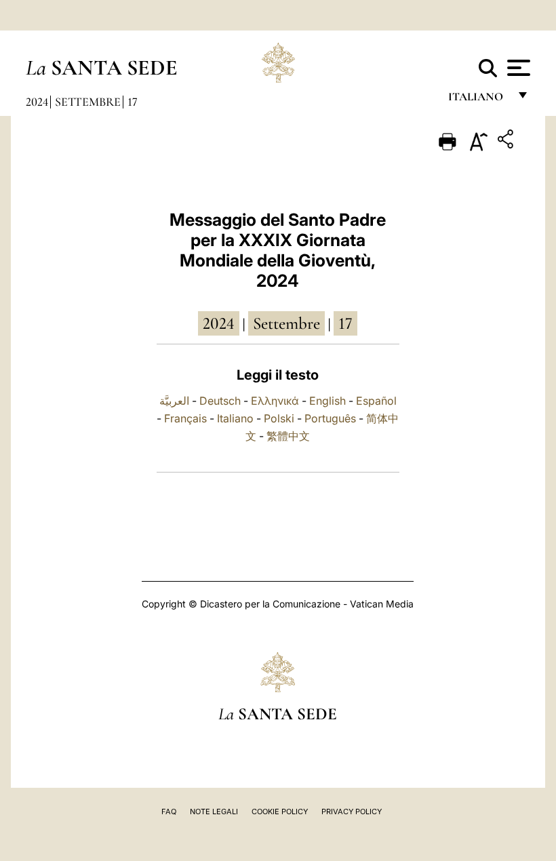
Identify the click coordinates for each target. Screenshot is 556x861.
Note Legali (214, 811)
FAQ (168, 811)
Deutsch (220, 400)
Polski (279, 418)
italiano (478, 100)
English (327, 400)
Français (185, 418)
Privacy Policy (351, 811)
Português (330, 418)
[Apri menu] (517, 67)
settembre (286, 323)
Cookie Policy (280, 811)
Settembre (88, 101)
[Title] (507, 141)
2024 (37, 101)
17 (132, 101)
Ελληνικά (275, 400)
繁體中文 (288, 436)
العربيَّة (174, 400)
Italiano (235, 418)
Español (376, 400)
